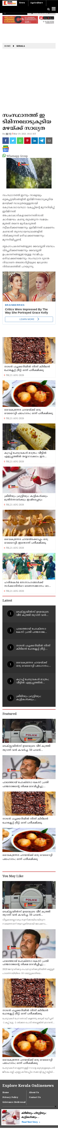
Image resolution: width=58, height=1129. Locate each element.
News (22, 3)
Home (7, 46)
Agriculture (36, 3)
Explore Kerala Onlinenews (28, 1086)
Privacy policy (10, 1097)
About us (34, 1092)
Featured (9, 714)
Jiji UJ (8, 134)
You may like (12, 876)
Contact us (35, 1097)
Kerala (21, 46)
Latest (7, 601)
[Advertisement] (29, 82)
